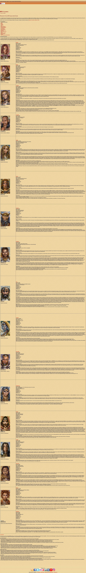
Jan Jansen (2, 28)
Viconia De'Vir (3, 29)
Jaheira (2, 24)
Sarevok (2, 34)
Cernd (2, 32)
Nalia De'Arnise (3, 26)
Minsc (2, 23)
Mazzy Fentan (3, 33)
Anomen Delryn (3, 27)
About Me (42, 572)
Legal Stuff (38, 572)
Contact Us (55, 572)
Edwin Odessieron (3, 31)
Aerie (1, 25)
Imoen (2, 22)
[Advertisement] (43, 7)
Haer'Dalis (2, 30)
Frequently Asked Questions (49, 572)
